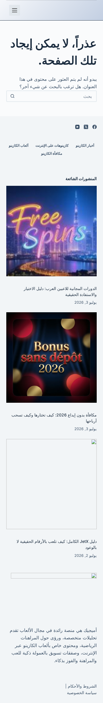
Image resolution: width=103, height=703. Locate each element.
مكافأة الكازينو (51, 153)
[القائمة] (14, 10)
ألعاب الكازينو (18, 145)
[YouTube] (77, 127)
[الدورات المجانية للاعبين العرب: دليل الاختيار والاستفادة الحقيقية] (51, 231)
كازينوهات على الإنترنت (52, 145)
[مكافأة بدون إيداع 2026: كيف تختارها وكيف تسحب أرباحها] (51, 357)
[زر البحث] (12, 96)
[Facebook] (94, 127)
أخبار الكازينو (85, 145)
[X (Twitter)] (86, 127)
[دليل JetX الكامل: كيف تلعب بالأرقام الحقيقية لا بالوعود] (51, 484)
